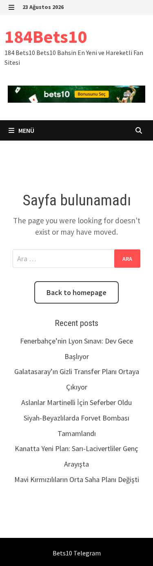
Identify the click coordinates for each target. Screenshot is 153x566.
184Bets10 (45, 36)
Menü (25, 130)
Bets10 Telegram (77, 553)
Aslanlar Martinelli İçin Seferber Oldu (76, 402)
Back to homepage (76, 292)
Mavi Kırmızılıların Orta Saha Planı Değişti (76, 479)
